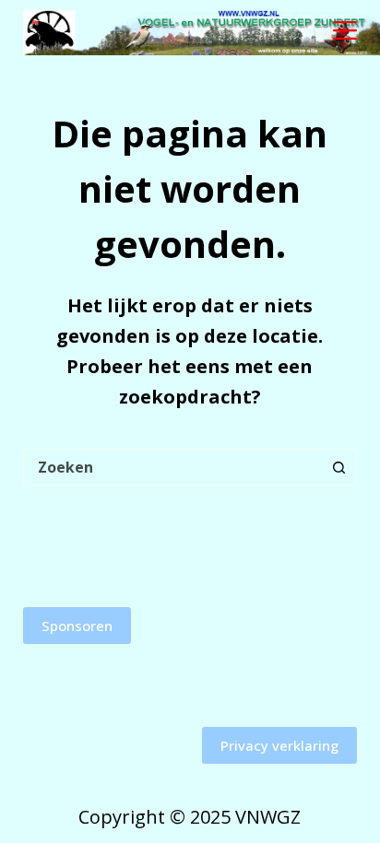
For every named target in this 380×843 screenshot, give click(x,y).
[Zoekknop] (338, 467)
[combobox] (173, 467)
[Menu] (345, 30)
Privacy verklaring (279, 745)
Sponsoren (77, 625)
